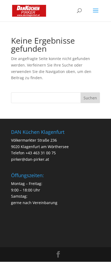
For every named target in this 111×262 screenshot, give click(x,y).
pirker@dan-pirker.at (30, 159)
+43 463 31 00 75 (41, 152)
